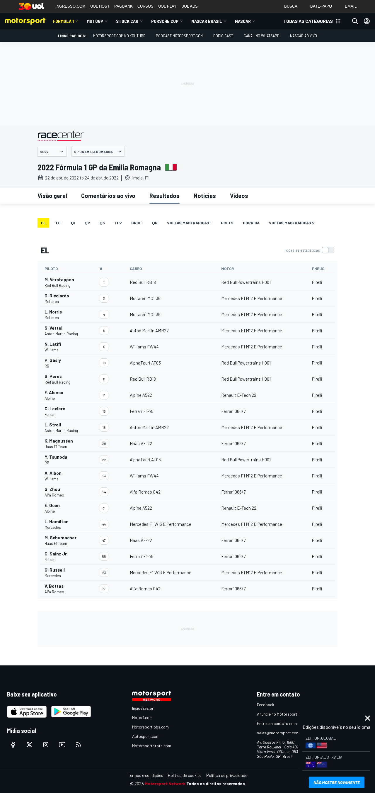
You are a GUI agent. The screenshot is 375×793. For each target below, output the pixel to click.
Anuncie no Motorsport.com (281, 713)
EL (43, 222)
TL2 (118, 222)
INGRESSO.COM (70, 6)
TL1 (58, 222)
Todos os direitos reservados (215, 783)
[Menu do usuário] (367, 21)
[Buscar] (355, 21)
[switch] (309, 250)
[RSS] (78, 744)
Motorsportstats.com (151, 745)
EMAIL (351, 6)
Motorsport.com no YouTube (119, 35)
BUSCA (290, 6)
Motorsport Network (165, 783)
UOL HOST (100, 6)
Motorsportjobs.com (150, 726)
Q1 (73, 222)
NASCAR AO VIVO (303, 35)
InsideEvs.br (143, 708)
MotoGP (95, 21)
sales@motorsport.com (278, 732)
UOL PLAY (167, 6)
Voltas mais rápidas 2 (292, 222)
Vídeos (239, 195)
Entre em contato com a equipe (285, 723)
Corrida (251, 222)
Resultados (164, 195)
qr (155, 222)
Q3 (102, 222)
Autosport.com (145, 736)
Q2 (87, 222)
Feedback (265, 704)
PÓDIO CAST (223, 35)
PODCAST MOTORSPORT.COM (179, 35)
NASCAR (243, 21)
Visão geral (52, 195)
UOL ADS (189, 6)
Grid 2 (227, 222)
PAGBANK (123, 6)
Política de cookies (185, 775)
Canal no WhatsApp (261, 35)
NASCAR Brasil (206, 21)
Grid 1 (137, 222)
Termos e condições (145, 775)
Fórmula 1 (63, 21)
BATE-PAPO (321, 6)
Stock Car (127, 21)
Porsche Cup (164, 21)
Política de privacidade (226, 775)
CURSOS (145, 6)
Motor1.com (142, 717)
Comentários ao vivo (108, 195)
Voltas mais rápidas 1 (189, 222)
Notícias (205, 195)
